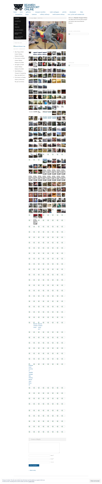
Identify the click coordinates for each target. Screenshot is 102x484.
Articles (64, 12)
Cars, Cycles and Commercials (76, 14)
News (21, 12)
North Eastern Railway (59, 14)
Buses (27, 14)
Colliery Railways (44, 14)
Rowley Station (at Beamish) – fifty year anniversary (20, 79)
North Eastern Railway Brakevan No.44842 (19, 54)
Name (52, 455)
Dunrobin (17, 18)
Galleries (28, 12)
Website (52, 462)
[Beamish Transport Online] (29, 6)
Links (81, 12)
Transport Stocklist (40, 12)
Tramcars (34, 14)
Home (15, 12)
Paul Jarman (18, 58)
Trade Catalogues (54, 12)
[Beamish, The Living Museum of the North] (19, 46)
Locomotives (18, 14)
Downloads (73, 12)
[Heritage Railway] (78, 67)
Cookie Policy (31, 481)
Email (52, 459)
